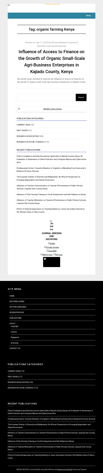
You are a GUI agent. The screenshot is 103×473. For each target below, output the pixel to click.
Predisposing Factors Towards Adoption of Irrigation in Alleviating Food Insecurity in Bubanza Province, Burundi (51, 419)
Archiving (14, 343)
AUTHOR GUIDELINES (18, 307)
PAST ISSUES (22, 130)
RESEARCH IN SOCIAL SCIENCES (30, 142)
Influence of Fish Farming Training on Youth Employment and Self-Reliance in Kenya (51, 194)
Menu (88, 15)
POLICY (12, 324)
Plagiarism (15, 337)
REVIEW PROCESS (17, 312)
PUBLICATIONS (15, 318)
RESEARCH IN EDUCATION (27, 136)
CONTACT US (15, 348)
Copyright (14, 326)
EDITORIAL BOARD (17, 301)
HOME (12, 296)
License (14, 332)
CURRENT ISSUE (23, 125)
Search (81, 97)
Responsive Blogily (65, 469)
